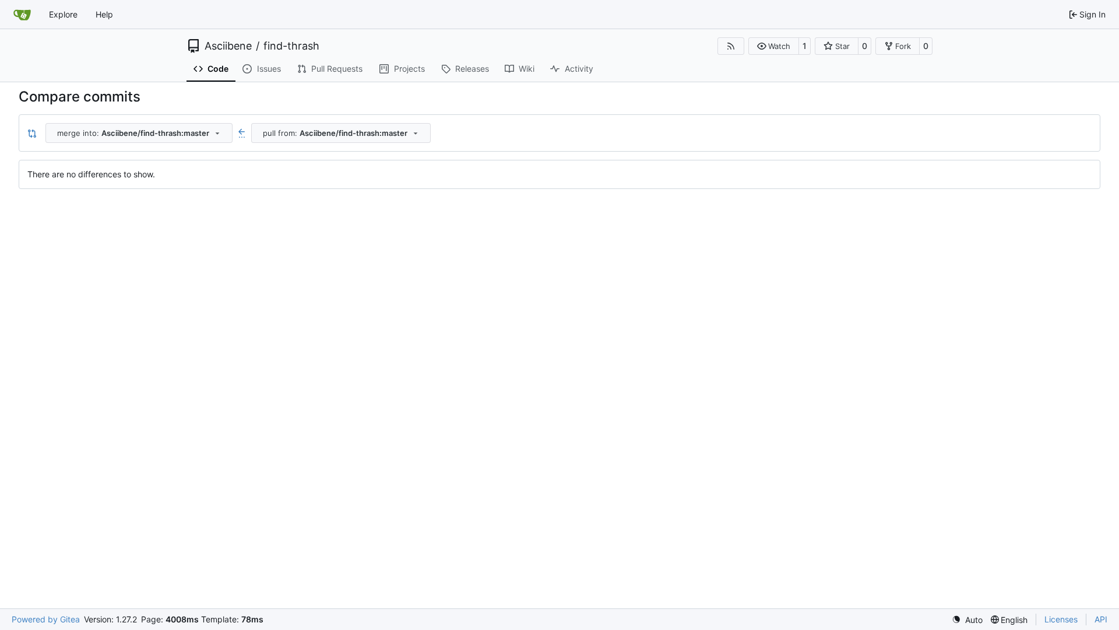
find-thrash (291, 46)
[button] (773, 46)
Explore (63, 14)
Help (104, 14)
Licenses (1061, 619)
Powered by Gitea (46, 619)
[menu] (967, 620)
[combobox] (139, 133)
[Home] (22, 14)
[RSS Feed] (730, 46)
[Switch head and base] (32, 133)
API (1101, 619)
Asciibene (228, 46)
